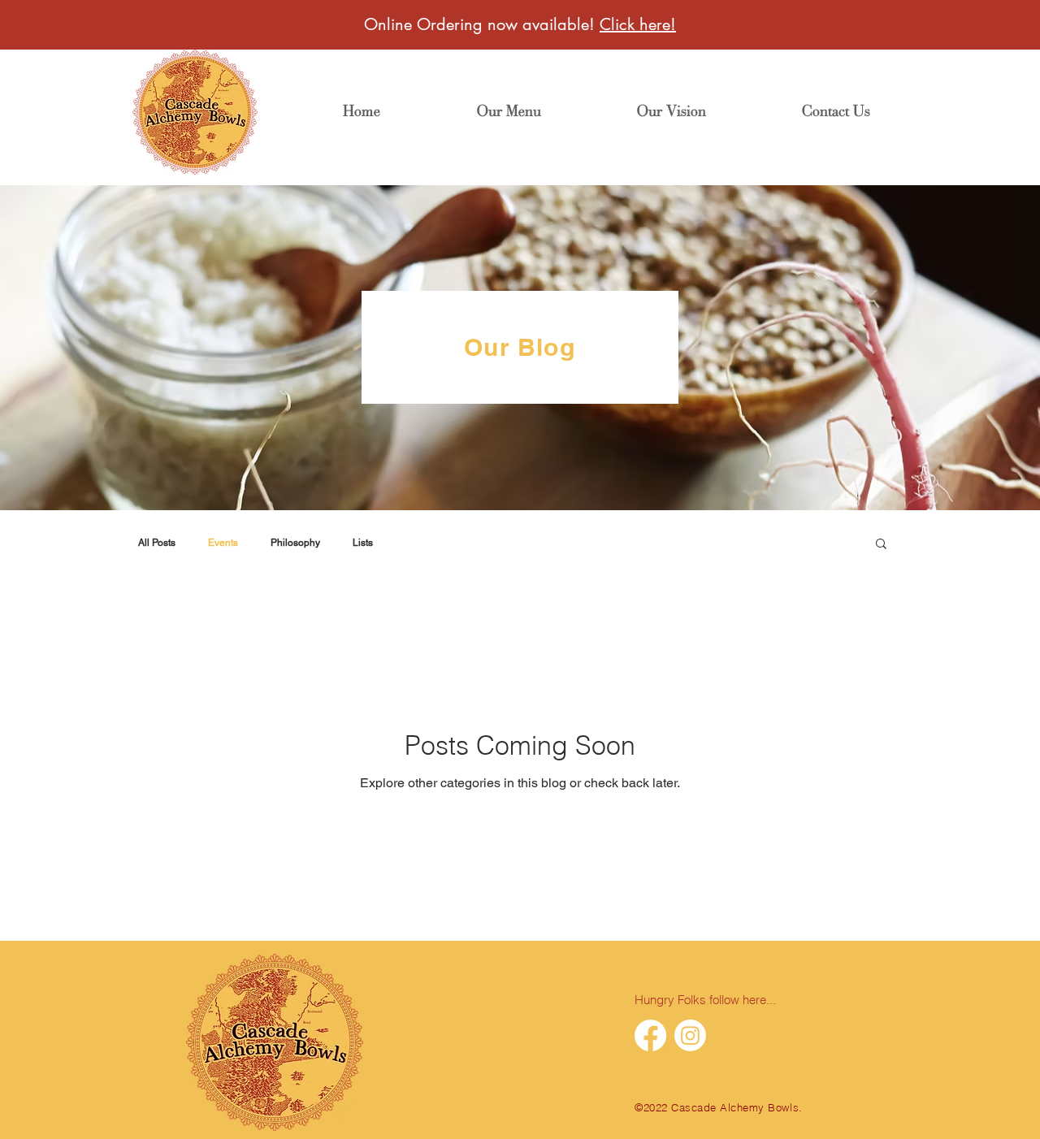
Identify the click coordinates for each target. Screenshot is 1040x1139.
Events (223, 542)
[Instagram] (690, 1035)
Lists (363, 542)
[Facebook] (650, 1035)
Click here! (638, 24)
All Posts (157, 542)
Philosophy (295, 542)
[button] (881, 544)
